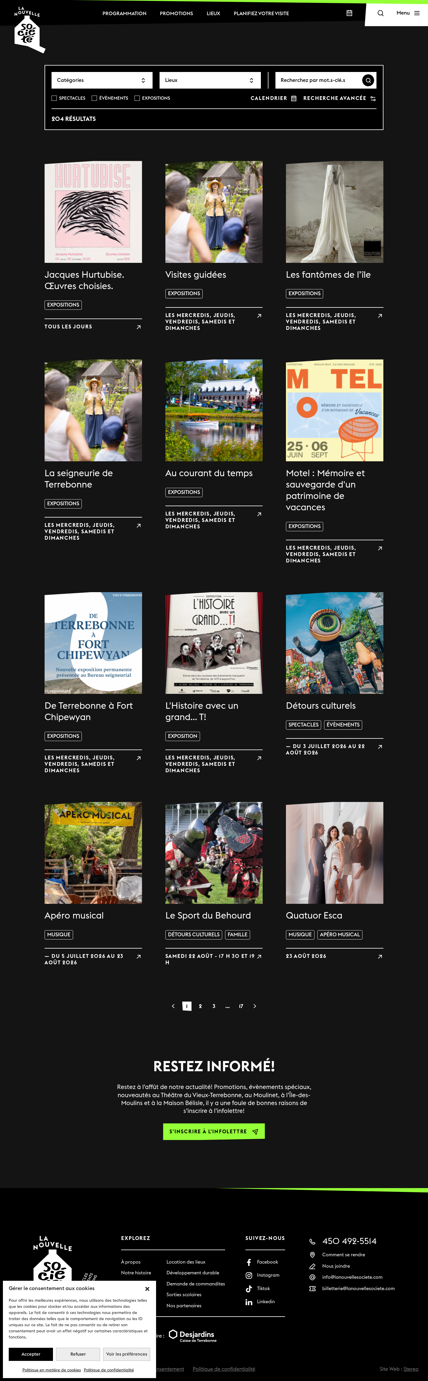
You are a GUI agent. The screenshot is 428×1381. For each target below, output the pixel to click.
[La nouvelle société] (30, 30)
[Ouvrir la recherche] (380, 13)
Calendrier (269, 98)
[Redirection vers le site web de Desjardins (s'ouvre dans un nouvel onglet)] (193, 1336)
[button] (147, 1289)
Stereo (411, 1369)
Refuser (78, 1354)
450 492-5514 (349, 1241)
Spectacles (72, 98)
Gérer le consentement (157, 1369)
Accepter (31, 1354)
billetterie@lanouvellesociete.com (358, 1288)
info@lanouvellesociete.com (352, 1277)
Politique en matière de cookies (51, 1370)
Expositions (156, 98)
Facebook (267, 1262)
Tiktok (263, 1288)
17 (241, 1006)
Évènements (113, 98)
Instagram (268, 1275)
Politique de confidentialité (109, 1370)
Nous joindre (336, 1266)
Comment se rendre (343, 1254)
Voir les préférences (126, 1354)
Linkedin (266, 1301)
